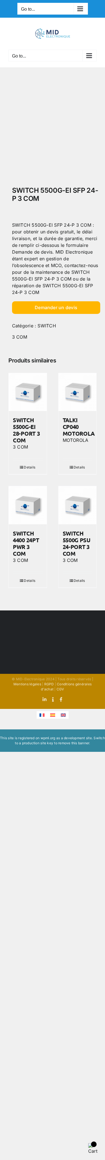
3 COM (19, 337)
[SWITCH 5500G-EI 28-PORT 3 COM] (28, 392)
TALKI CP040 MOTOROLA (79, 426)
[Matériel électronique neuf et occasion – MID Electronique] (52, 128)
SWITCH (47, 326)
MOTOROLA (75, 440)
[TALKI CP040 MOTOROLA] (78, 392)
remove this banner (73, 743)
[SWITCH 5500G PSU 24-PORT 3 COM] (78, 505)
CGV (60, 689)
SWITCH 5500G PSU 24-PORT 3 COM (76, 543)
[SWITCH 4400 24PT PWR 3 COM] (28, 505)
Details (29, 467)
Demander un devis (56, 307)
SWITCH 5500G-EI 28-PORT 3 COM (26, 430)
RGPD (49, 684)
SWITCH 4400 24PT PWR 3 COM (26, 543)
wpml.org (48, 738)
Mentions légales (27, 684)
